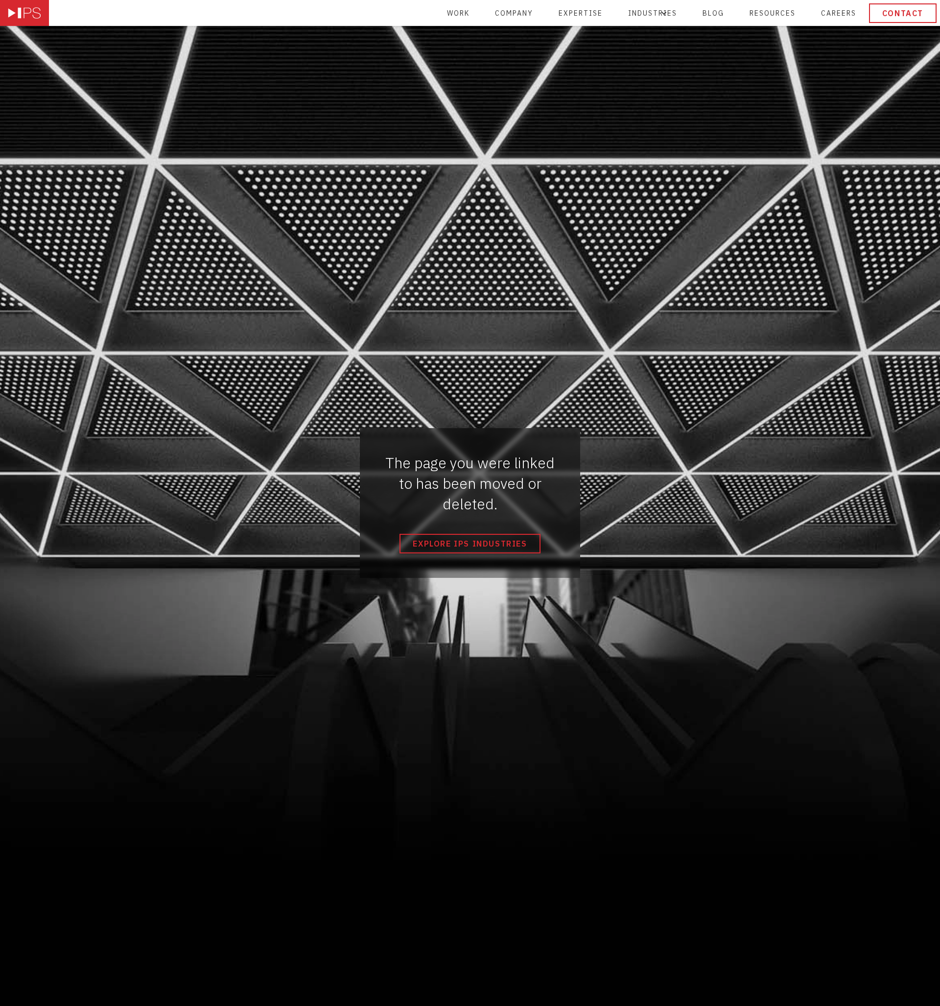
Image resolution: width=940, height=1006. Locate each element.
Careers (838, 13)
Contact (902, 13)
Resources (773, 13)
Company (514, 13)
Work (458, 13)
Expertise (581, 13)
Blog (713, 13)
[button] (652, 13)
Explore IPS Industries (470, 544)
